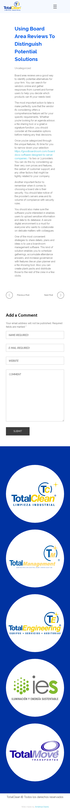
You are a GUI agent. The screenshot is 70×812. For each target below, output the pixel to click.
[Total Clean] (25, 6)
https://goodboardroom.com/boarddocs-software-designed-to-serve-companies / (35, 155)
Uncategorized (23, 68)
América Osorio (42, 807)
